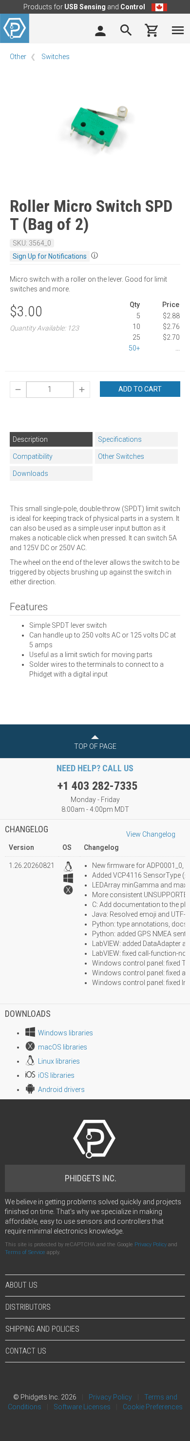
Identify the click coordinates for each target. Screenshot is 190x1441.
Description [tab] (30, 439)
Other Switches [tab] (121, 456)
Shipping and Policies (42, 1329)
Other (18, 57)
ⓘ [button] (94, 255)
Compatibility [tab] (33, 456)
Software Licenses (82, 1407)
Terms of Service (25, 1252)
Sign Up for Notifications (50, 256)
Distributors (28, 1307)
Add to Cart (140, 389)
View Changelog (150, 834)
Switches (55, 57)
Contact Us (25, 1351)
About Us (21, 1285)
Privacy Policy (150, 1244)
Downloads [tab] (30, 473)
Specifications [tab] (120, 439)
